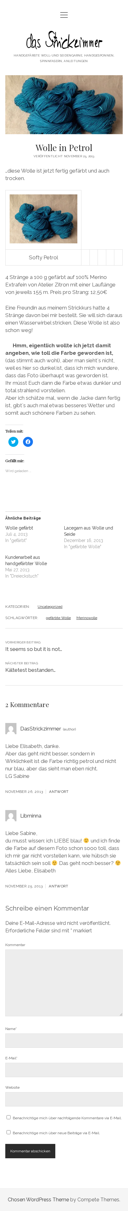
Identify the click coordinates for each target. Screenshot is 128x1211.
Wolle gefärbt (19, 527)
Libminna (30, 816)
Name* (11, 1029)
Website (12, 1087)
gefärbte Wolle (58, 618)
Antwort (59, 791)
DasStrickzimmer (40, 728)
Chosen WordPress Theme (38, 1200)
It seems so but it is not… (33, 649)
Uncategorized (50, 606)
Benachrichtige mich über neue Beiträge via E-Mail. (56, 1133)
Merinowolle (86, 618)
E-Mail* (11, 1058)
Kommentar (15, 945)
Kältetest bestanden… (30, 670)
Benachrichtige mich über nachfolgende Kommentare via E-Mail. (67, 1118)
